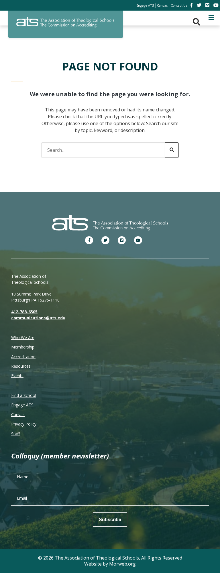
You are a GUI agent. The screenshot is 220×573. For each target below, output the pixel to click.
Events (17, 375)
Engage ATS (22, 404)
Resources (21, 366)
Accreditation (23, 356)
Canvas (18, 414)
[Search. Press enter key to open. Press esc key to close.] (196, 22)
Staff (15, 433)
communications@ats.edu (38, 317)
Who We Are (22, 337)
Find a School (23, 395)
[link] (192, 5)
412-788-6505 (24, 311)
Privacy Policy (23, 424)
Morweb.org (122, 564)
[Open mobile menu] (211, 17)
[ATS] (65, 25)
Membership (22, 347)
